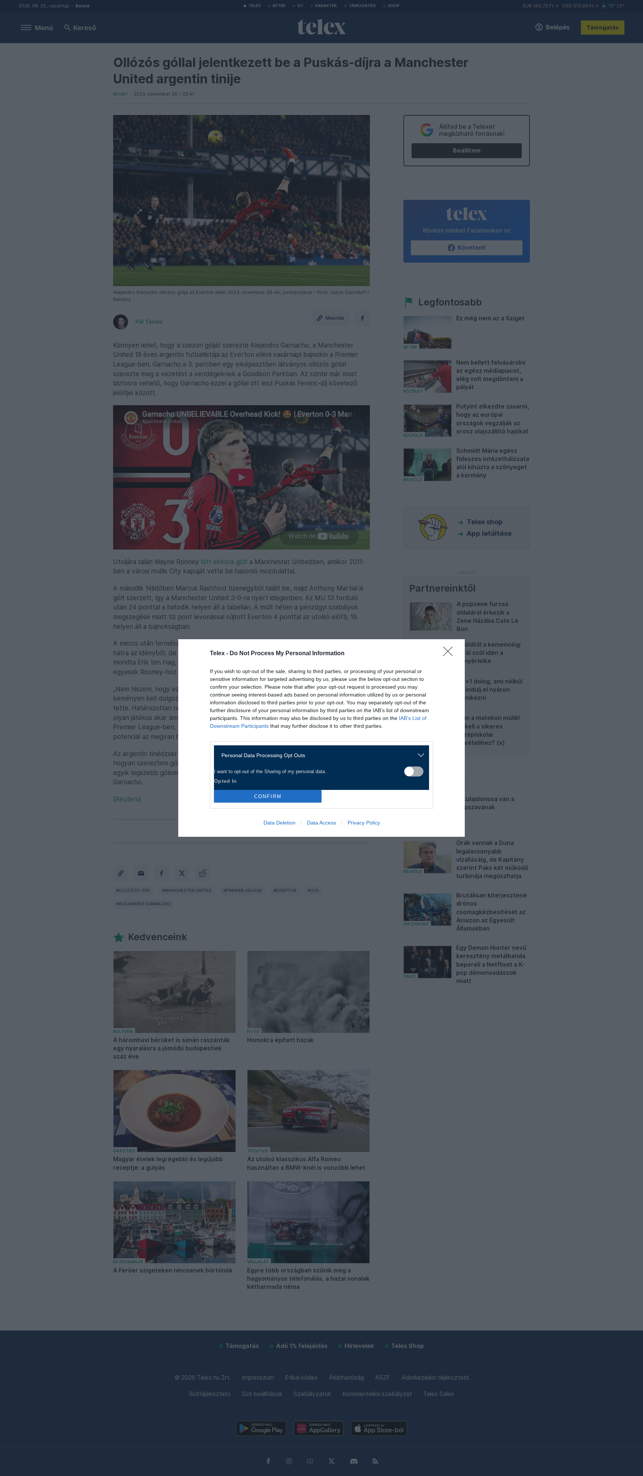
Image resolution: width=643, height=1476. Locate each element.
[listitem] (318, 755)
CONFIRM (268, 796)
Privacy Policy (364, 823)
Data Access (321, 823)
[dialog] (321, 738)
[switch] (413, 771)
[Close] (450, 654)
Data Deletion (279, 823)
